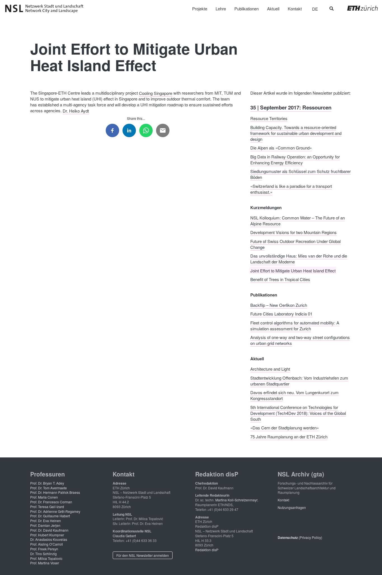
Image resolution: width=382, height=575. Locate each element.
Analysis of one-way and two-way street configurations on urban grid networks (300, 340)
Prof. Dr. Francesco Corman (51, 501)
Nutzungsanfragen (292, 507)
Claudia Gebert (124, 535)
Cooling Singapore (155, 93)
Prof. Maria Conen (44, 497)
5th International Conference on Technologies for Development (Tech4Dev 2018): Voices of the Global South (298, 413)
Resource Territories (268, 118)
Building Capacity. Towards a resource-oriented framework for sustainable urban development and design (295, 133)
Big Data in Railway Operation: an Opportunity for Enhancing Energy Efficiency (295, 159)
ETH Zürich (358, 8)
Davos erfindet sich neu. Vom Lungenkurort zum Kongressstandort (294, 395)
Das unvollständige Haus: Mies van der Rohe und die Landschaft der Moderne (298, 259)
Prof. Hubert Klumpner (47, 534)
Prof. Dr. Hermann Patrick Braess (55, 492)
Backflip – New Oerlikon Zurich (278, 305)
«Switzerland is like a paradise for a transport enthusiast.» (291, 189)
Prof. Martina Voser (44, 562)
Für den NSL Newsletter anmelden (142, 555)
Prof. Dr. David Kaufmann (49, 530)
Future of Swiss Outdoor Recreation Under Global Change (295, 244)
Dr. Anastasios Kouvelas (48, 539)
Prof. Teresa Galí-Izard (47, 506)
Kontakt (283, 499)
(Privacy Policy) (300, 537)
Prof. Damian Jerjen (45, 525)
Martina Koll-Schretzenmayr (236, 499)
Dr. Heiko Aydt (76, 110)
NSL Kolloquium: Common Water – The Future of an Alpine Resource (297, 220)
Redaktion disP (206, 549)
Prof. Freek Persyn (44, 548)
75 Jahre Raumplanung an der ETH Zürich (288, 436)
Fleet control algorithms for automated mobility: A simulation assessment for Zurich (294, 325)
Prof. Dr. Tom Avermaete (48, 487)
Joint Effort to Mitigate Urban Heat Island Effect (293, 270)
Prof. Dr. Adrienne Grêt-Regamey (55, 511)
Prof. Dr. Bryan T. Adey (47, 483)
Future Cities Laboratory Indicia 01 (281, 314)
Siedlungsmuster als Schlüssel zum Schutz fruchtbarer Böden (300, 174)
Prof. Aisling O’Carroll (46, 544)
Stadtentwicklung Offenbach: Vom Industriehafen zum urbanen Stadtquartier (299, 380)
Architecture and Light (270, 369)
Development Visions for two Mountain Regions (293, 232)
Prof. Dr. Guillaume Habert (50, 515)
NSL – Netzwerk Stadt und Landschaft (46, 9)
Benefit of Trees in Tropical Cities (280, 279)
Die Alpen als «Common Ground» (281, 148)
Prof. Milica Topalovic (46, 558)
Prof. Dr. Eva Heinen (45, 520)
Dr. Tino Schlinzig (43, 553)
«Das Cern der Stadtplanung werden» (284, 428)
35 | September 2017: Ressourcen (290, 107)
